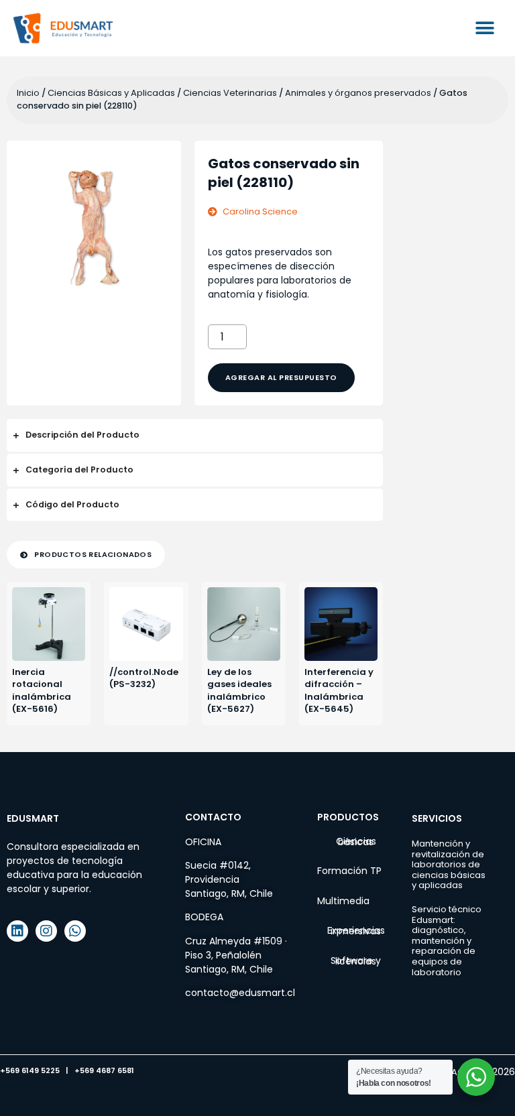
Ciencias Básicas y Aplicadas (111, 92)
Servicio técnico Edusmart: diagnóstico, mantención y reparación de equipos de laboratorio (446, 941)
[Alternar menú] (485, 28)
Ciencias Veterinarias (230, 92)
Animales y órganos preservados (358, 92)
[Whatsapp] (75, 931)
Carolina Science (260, 211)
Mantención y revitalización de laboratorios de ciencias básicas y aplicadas (448, 864)
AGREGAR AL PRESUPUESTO (281, 377)
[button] (86, 554)
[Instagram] (46, 931)
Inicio (28, 92)
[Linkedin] (17, 931)
